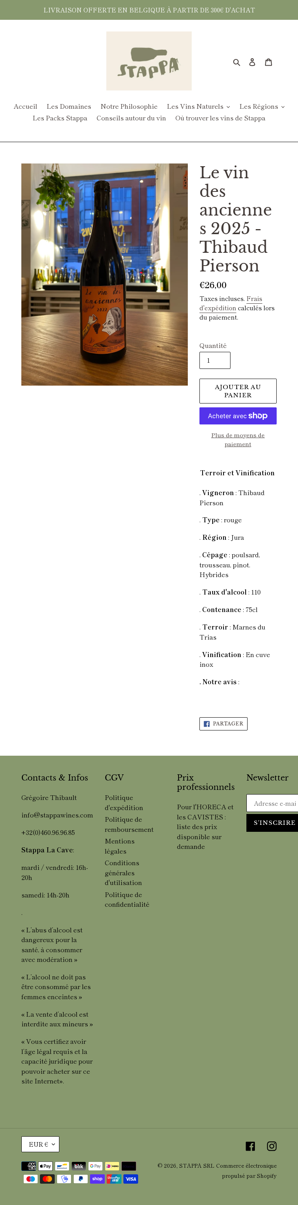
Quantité (213, 345)
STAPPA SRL (197, 1165)
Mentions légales (120, 845)
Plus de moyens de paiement (238, 439)
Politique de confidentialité (127, 899)
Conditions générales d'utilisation (123, 872)
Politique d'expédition (124, 802)
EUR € (38, 1144)
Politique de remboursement (129, 824)
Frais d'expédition (230, 303)
